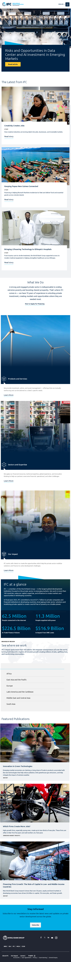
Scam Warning (43, 957)
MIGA (18, 946)
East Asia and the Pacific (17, 680)
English (61, 4)
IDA (10, 946)
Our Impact (13, 554)
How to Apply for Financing (34, 304)
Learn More (8, 395)
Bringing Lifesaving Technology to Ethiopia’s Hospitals (27, 249)
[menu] (67, 4)
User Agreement (26, 957)
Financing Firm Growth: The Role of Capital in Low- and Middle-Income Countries (33, 885)
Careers (22, 955)
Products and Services (17, 379)
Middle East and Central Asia (18, 698)
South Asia (11, 704)
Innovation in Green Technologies (17, 766)
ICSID (23, 946)
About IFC (5, 955)
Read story (8, 136)
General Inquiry (53, 957)
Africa (9, 674)
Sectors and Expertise (17, 465)
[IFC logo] (13, 4)
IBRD (5, 946)
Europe (10, 686)
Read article (13, 64)
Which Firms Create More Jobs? (16, 826)
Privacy (35, 957)
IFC (14, 946)
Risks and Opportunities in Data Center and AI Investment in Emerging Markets (35, 54)
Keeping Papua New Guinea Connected (21, 186)
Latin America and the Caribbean (20, 692)
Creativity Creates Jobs (14, 126)
